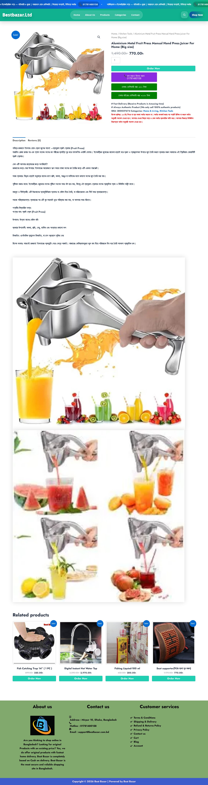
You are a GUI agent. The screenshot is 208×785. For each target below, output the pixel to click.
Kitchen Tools (126, 33)
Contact (135, 14)
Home (77, 14)
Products (105, 14)
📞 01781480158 (88, 4)
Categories (120, 14)
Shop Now (197, 14)
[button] (99, 37)
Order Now (153, 68)
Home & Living (150, 110)
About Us (90, 14)
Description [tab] (19, 140)
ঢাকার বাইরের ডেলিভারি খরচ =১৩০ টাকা (134, 95)
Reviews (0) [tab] (34, 140)
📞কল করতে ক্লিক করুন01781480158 (134, 77)
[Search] (184, 14)
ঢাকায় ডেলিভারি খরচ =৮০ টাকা (134, 87)
